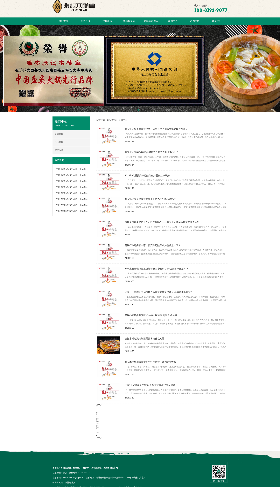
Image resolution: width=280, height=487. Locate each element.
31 (97, 414)
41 (97, 435)
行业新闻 (59, 142)
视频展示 (107, 21)
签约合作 (85, 21)
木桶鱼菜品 (129, 21)
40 (97, 433)
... (97, 412)
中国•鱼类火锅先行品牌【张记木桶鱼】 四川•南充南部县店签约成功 (87, 175)
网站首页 (63, 21)
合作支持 (194, 21)
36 (97, 426)
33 (97, 419)
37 (97, 428)
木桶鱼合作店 (151, 21)
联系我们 (216, 21)
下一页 (99, 437)
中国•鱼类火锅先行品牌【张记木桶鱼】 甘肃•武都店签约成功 (83, 193)
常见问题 (59, 150)
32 (97, 416)
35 (97, 423)
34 (97, 421)
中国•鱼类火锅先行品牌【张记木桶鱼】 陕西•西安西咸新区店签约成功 (88, 181)
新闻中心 (172, 21)
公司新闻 (59, 134)
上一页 (99, 404)
